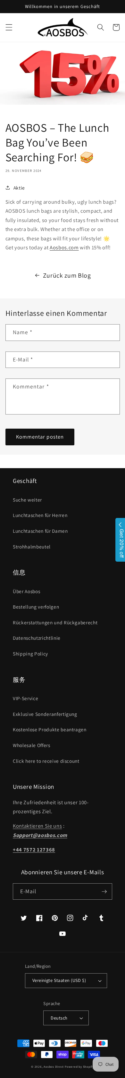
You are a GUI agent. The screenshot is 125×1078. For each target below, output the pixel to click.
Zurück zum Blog (67, 275)
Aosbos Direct (54, 1067)
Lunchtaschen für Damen (40, 531)
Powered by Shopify (79, 1067)
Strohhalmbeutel (32, 546)
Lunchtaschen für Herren (40, 515)
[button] (8, 27)
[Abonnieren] (104, 891)
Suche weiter (27, 499)
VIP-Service (25, 698)
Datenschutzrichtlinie (37, 638)
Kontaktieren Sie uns (37, 825)
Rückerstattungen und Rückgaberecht (55, 622)
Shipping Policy (30, 653)
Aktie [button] (19, 187)
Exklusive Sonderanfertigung (45, 714)
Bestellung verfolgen (36, 606)
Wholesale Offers (31, 745)
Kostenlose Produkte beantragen (50, 729)
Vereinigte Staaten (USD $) (59, 980)
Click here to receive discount (46, 761)
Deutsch (59, 1018)
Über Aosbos (26, 591)
